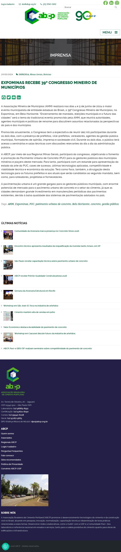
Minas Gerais (36, 74)
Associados (6, 438)
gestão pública (110, 204)
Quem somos (7, 433)
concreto (96, 204)
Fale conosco (7, 455)
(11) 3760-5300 (49, 4)
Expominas (21, 204)
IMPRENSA (24, 74)
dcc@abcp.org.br (29, 4)
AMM (11, 204)
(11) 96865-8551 (20, 408)
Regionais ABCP (9, 442)
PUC (31, 204)
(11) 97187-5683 (14, 418)
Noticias (47, 74)
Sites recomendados (11, 460)
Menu (107, 32)
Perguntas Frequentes (12, 451)
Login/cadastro (7, 4)
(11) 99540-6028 (16, 415)
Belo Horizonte (80, 204)
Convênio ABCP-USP (11, 468)
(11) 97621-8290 (21, 411)
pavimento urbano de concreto (53, 204)
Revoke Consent (5, 546)
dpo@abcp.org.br (39, 421)
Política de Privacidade (12, 464)
